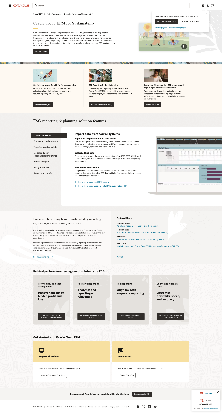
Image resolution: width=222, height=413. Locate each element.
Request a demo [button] (41, 51)
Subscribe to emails (101, 407)
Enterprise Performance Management (77, 14)
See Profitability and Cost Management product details (51, 316)
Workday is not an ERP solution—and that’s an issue (138, 226)
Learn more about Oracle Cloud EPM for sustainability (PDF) (103, 186)
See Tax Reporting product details (130, 316)
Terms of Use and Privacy (54, 407)
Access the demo (152, 105)
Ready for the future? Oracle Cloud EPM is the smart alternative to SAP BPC (148, 246)
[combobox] (111, 5)
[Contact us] (212, 5)
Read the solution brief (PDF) (101, 105)
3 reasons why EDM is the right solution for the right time (140, 239)
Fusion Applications (54, 14)
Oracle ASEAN (38, 14)
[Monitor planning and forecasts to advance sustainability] (166, 76)
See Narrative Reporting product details (91, 316)
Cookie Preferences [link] (71, 407)
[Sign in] (207, 5)
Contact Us (125, 407)
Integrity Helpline (115, 407)
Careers (90, 407)
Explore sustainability (142, 394)
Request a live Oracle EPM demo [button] (53, 375)
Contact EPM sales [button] (127, 375)
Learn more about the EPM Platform (93, 182)
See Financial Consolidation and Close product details (170, 316)
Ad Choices (82, 407)
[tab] (49, 135)
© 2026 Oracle (37, 407)
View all (120, 257)
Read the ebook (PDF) (43, 105)
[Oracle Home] (21, 5)
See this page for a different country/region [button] (170, 27)
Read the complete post (43, 257)
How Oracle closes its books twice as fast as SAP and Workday (142, 232)
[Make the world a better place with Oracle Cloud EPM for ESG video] (164, 37)
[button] (9, 5)
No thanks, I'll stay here (190, 21)
